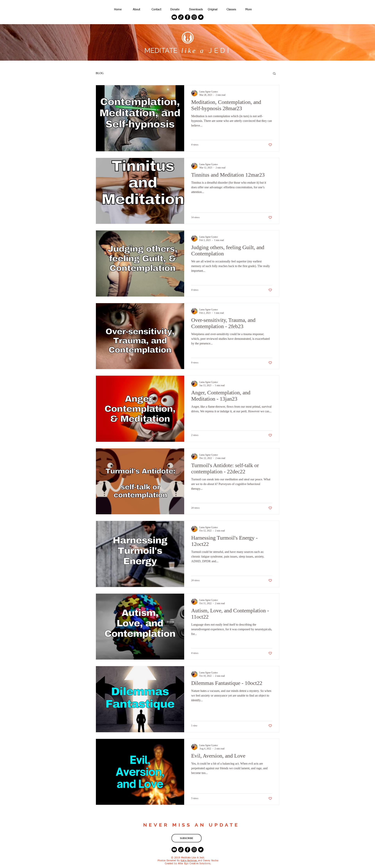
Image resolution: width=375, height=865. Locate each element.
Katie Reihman (189, 861)
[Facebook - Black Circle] (187, 17)
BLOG (100, 73)
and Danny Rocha (208, 861)
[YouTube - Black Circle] (174, 17)
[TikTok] (181, 17)
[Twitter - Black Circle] (201, 17)
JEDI (218, 50)
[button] (274, 74)
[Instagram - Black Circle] (194, 17)
